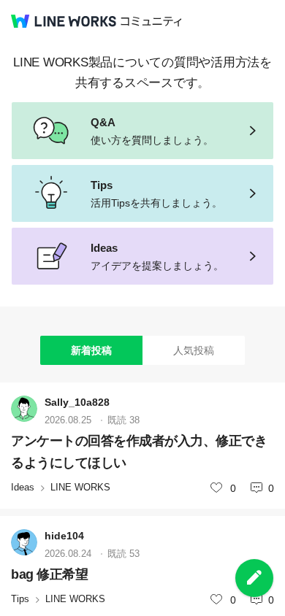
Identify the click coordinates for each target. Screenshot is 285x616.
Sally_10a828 (77, 402)
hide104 (64, 536)
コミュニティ (151, 21)
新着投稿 (91, 350)
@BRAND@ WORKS (63, 21)
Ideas (22, 487)
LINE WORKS (80, 487)
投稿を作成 (254, 578)
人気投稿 (193, 350)
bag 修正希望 (49, 574)
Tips (20, 598)
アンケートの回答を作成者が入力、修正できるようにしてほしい (139, 452)
